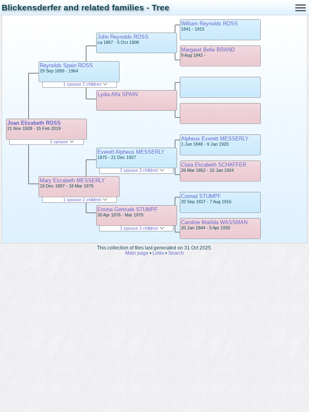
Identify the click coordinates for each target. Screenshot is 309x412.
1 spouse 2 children (83, 84)
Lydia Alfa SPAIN (117, 94)
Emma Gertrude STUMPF (127, 209)
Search (176, 252)
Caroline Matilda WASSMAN (214, 222)
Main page (136, 252)
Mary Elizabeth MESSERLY (72, 180)
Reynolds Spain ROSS (66, 65)
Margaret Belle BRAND (208, 50)
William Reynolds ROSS (209, 24)
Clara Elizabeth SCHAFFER (213, 165)
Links (158, 252)
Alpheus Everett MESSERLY (215, 139)
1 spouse (59, 141)
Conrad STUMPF (201, 196)
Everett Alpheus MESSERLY (131, 152)
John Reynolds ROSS (122, 37)
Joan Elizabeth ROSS (34, 123)
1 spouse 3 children (139, 170)
